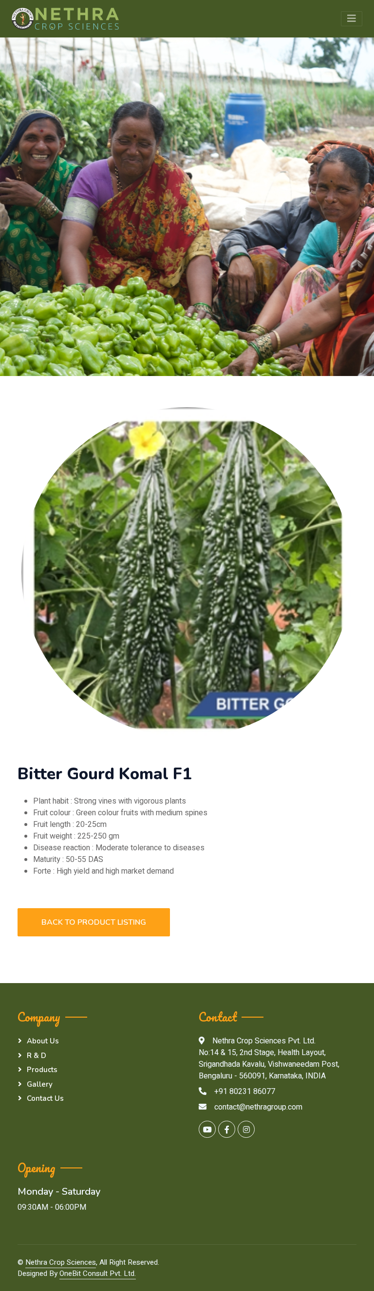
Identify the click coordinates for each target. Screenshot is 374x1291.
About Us (43, 1041)
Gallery (40, 1084)
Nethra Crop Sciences (60, 1262)
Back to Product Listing (93, 922)
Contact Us (45, 1098)
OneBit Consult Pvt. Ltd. (97, 1273)
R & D (36, 1055)
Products (42, 1070)
